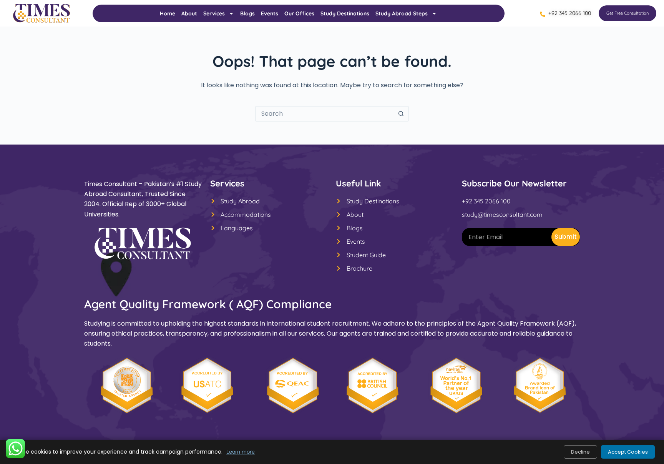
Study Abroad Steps (401, 13)
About (189, 13)
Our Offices (299, 13)
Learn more (240, 451)
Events (269, 13)
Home (167, 13)
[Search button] (400, 113)
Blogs (247, 13)
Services (214, 13)
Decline (580, 452)
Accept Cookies (628, 452)
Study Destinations (344, 13)
